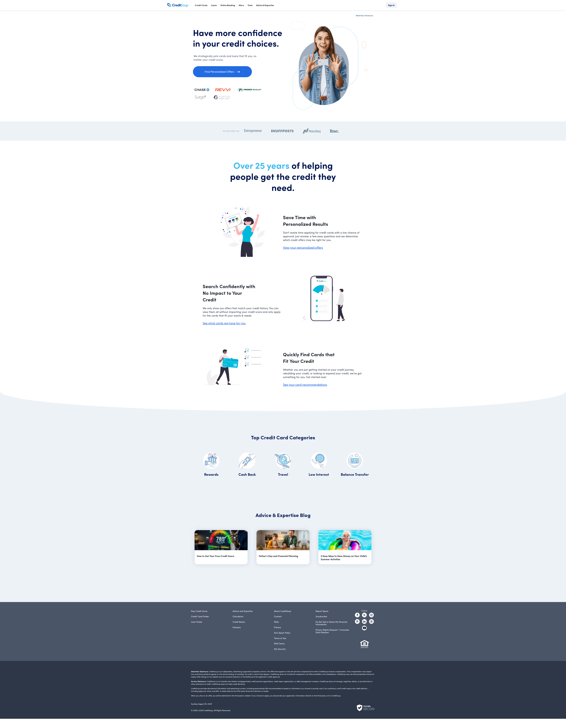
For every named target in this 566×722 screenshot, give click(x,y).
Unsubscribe (321, 616)
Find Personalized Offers (219, 71)
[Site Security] (365, 708)
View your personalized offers (303, 247)
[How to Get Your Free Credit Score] (221, 540)
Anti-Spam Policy (282, 632)
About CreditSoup (282, 611)
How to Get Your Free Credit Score (215, 556)
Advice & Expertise (265, 5)
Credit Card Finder (200, 616)
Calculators (238, 616)
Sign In (391, 5)
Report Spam (322, 611)
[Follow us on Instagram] (371, 615)
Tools (250, 5)
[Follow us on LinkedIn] (364, 621)
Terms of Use (280, 638)
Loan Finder (196, 621)
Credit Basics (239, 621)
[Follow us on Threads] (371, 621)
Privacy (277, 627)
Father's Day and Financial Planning (278, 556)
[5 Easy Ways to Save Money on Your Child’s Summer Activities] (344, 540)
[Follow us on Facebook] (357, 615)
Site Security (280, 648)
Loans (214, 5)
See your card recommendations (305, 384)
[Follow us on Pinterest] (357, 621)
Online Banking (227, 5)
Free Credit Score (199, 611)
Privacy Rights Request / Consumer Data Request (332, 631)
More (241, 5)
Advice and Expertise (243, 611)
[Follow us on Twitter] (364, 615)
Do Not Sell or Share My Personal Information (331, 623)
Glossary (237, 627)
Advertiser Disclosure (364, 15)
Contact (278, 616)
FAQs (276, 621)
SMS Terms (279, 643)
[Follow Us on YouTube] (364, 628)
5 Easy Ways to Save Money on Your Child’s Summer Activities (344, 557)
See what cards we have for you (224, 323)
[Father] (283, 540)
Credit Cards (201, 5)
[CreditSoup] (179, 5)
